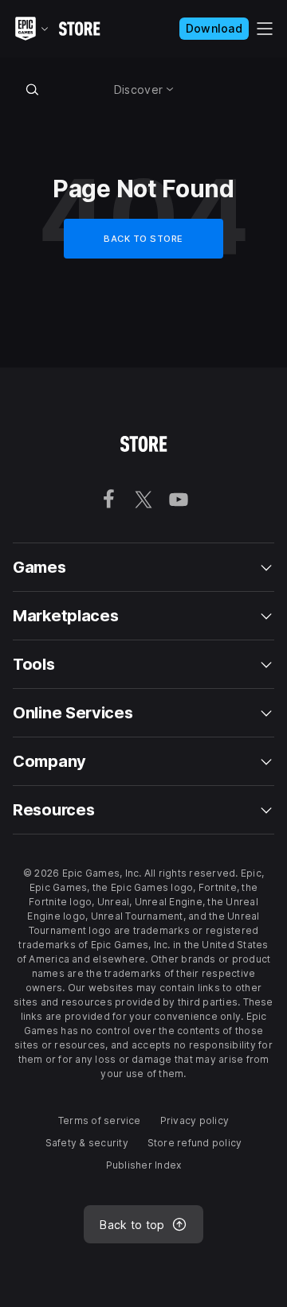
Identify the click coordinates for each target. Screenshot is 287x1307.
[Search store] (31, 89)
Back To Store (143, 238)
